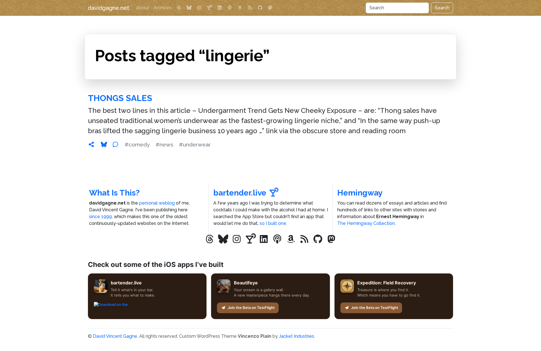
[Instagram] (199, 8)
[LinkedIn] (219, 8)
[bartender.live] (209, 8)
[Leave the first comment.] (115, 144)
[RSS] (250, 8)
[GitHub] (260, 8)
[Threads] (179, 8)
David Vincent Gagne (115, 336)
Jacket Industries (296, 336)
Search (442, 7)
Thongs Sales (120, 98)
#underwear (195, 144)
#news (164, 144)
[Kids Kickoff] (230, 8)
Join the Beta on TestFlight (251, 307)
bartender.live (239, 193)
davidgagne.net (108, 8)
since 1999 (100, 216)
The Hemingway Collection (366, 223)
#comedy (137, 144)
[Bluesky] (189, 8)
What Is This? (114, 193)
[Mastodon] (270, 8)
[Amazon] (240, 8)
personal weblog (157, 203)
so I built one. (273, 223)
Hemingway (359, 193)
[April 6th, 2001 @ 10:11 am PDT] (91, 144)
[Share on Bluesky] (104, 144)
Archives (163, 7)
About (142, 7)
